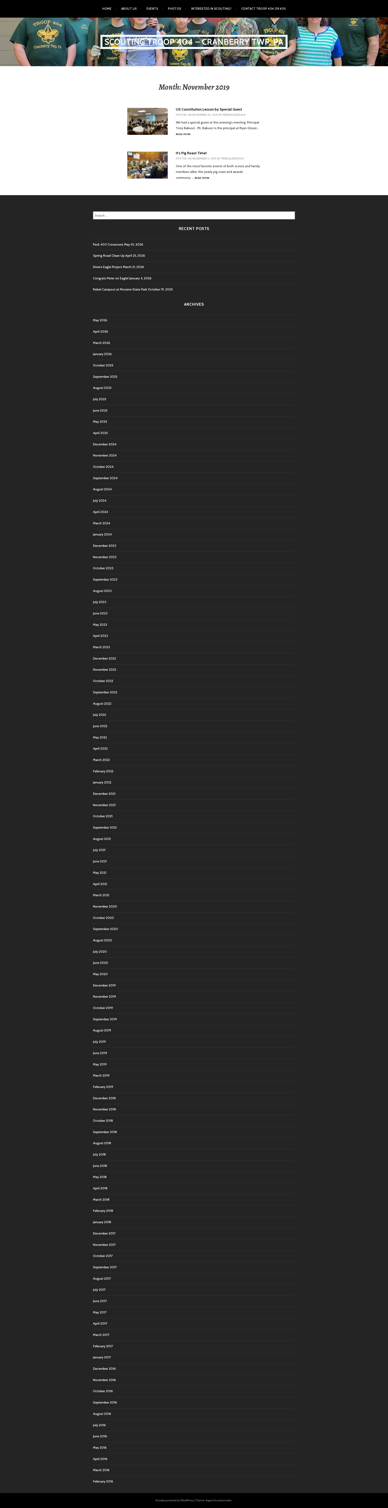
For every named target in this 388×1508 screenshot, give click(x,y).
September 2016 (105, 1402)
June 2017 (100, 1301)
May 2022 (100, 737)
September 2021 (105, 827)
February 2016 (103, 1481)
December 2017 (104, 1233)
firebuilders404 (234, 114)
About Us (129, 9)
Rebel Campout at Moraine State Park (120, 289)
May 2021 (99, 873)
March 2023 (101, 647)
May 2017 (99, 1312)
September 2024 (105, 478)
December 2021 (104, 794)
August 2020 (102, 940)
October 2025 (103, 365)
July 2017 (99, 1290)
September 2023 (105, 579)
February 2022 (103, 771)
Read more (183, 134)
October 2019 (103, 1008)
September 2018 (105, 1132)
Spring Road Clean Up (108, 256)
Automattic (225, 1500)
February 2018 (103, 1211)
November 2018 (104, 1109)
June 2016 (100, 1436)
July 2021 (99, 850)
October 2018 (103, 1121)
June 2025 (100, 410)
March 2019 (101, 1075)
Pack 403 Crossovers (108, 244)
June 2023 (100, 613)
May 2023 (100, 625)
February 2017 (103, 1346)
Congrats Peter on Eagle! (111, 278)
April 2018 (100, 1188)
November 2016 (104, 1380)
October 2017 (103, 1256)
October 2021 (103, 816)
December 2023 (104, 546)
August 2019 (102, 1030)
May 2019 (100, 1064)
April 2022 (100, 748)
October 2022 (103, 681)
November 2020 (105, 906)
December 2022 (104, 658)
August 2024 (102, 489)
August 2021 (102, 839)
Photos (174, 9)
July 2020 (100, 952)
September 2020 (105, 929)
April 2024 (100, 512)
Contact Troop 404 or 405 (263, 9)
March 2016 (101, 1470)
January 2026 (102, 354)
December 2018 (104, 1098)
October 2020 (103, 918)
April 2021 (100, 884)
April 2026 (100, 331)
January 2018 (102, 1222)
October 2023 (103, 568)
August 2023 (102, 591)
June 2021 (100, 861)
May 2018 (100, 1177)
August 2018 (102, 1143)
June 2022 (100, 726)
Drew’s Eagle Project (107, 267)
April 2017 (100, 1323)
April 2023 (100, 636)
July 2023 (99, 602)
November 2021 (104, 805)
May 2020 (100, 974)
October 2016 (103, 1391)
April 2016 (100, 1459)
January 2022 (102, 782)
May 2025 (100, 422)
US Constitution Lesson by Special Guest (209, 109)
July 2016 (99, 1425)
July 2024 (99, 500)
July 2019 (99, 1042)
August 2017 (102, 1278)
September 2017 (105, 1267)
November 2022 (104, 670)
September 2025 (105, 377)
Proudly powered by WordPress (174, 1500)
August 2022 (102, 704)
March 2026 (101, 343)
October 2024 (103, 467)
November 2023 (104, 557)
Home (106, 9)
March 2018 (101, 1200)
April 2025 (100, 433)
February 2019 (103, 1087)
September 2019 (105, 1019)
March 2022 (101, 760)
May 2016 (99, 1447)
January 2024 (102, 534)
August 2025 (102, 388)
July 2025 (99, 399)
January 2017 (102, 1357)
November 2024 (105, 455)
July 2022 (99, 715)
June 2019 (100, 1053)
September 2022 (105, 692)
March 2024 (101, 523)
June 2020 (100, 963)
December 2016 (104, 1369)
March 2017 (101, 1335)
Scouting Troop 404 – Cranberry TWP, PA (194, 42)
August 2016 (102, 1414)
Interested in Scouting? (211, 9)
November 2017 (104, 1245)
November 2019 (104, 996)
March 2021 (101, 895)
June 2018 (100, 1166)
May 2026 (100, 320)
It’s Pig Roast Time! (191, 153)
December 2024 (104, 444)
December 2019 (104, 985)
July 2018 (99, 1154)
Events (152, 9)
